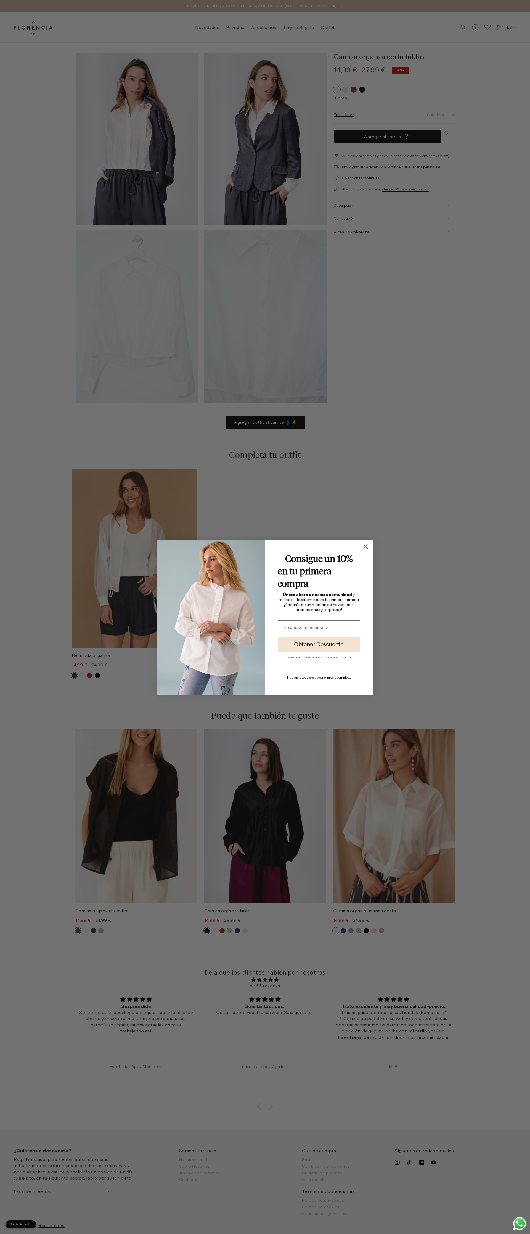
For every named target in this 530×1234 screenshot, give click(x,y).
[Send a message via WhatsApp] (519, 1223)
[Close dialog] (365, 546)
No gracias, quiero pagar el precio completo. (319, 677)
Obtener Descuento (319, 644)
